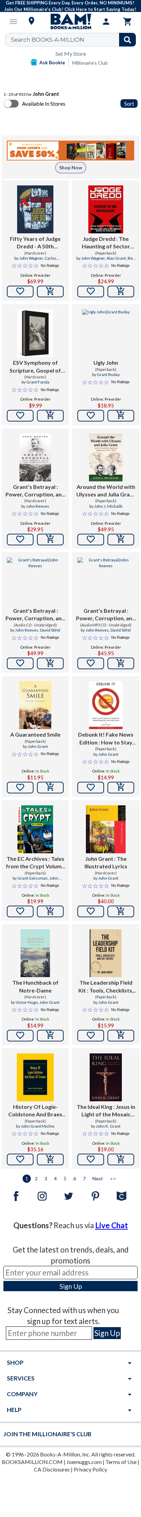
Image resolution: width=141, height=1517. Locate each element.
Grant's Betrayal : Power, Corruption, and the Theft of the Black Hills (35, 490)
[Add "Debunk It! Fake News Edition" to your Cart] (120, 787)
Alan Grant (116, 258)
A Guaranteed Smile (35, 734)
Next (97, 1178)
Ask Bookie (52, 62)
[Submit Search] (127, 40)
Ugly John (105, 362)
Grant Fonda (37, 382)
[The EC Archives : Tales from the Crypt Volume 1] (35, 829)
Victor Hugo (27, 1002)
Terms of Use (121, 1461)
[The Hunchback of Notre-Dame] (35, 953)
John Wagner (31, 258)
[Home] (70, 21)
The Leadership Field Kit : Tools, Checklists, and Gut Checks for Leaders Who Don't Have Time (105, 986)
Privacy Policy (90, 1469)
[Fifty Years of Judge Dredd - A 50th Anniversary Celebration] (35, 209)
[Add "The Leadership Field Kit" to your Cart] (120, 1035)
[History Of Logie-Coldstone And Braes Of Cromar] (35, 1077)
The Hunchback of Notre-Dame (35, 986)
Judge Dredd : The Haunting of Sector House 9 (106, 242)
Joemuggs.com (84, 1461)
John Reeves (37, 506)
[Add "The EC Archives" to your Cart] (50, 911)
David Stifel (50, 630)
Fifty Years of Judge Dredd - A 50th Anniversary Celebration (35, 242)
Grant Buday (108, 374)
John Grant (38, 746)
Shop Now (70, 167)
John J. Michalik (108, 506)
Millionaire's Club (90, 63)
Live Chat (111, 1225)
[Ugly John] (105, 333)
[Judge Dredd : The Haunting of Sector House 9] (106, 209)
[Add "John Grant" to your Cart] (120, 911)
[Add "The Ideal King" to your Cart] (120, 1159)
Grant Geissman (32, 878)
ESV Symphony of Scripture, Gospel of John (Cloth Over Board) (35, 366)
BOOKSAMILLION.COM (32, 1461)
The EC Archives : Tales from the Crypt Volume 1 (35, 862)
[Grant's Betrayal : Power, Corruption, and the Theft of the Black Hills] (35, 457)
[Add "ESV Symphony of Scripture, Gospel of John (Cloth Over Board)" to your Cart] (50, 416)
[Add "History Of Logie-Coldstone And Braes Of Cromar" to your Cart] (50, 1159)
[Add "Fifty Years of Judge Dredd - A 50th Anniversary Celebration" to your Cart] (50, 291)
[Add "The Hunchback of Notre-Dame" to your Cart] (50, 1035)
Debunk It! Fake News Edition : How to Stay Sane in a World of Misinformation (105, 738)
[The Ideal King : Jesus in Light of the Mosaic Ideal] (105, 1077)
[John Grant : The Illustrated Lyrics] (105, 829)
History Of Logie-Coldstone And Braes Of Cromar (35, 1110)
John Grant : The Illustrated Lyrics (106, 862)
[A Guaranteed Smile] (35, 705)
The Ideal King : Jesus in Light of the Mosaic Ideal (106, 1110)
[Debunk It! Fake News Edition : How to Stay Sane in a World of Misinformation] (105, 705)
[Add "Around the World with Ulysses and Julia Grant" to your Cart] (120, 539)
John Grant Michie (37, 1126)
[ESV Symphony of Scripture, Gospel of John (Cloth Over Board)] (35, 333)
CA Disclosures (52, 1469)
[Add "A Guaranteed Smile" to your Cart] (50, 787)
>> (113, 1178)
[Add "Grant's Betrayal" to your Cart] (50, 539)
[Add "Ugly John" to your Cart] (120, 416)
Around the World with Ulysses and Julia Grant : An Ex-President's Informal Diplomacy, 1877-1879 (105, 490)
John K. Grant (108, 1126)
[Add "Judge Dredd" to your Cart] (120, 291)
